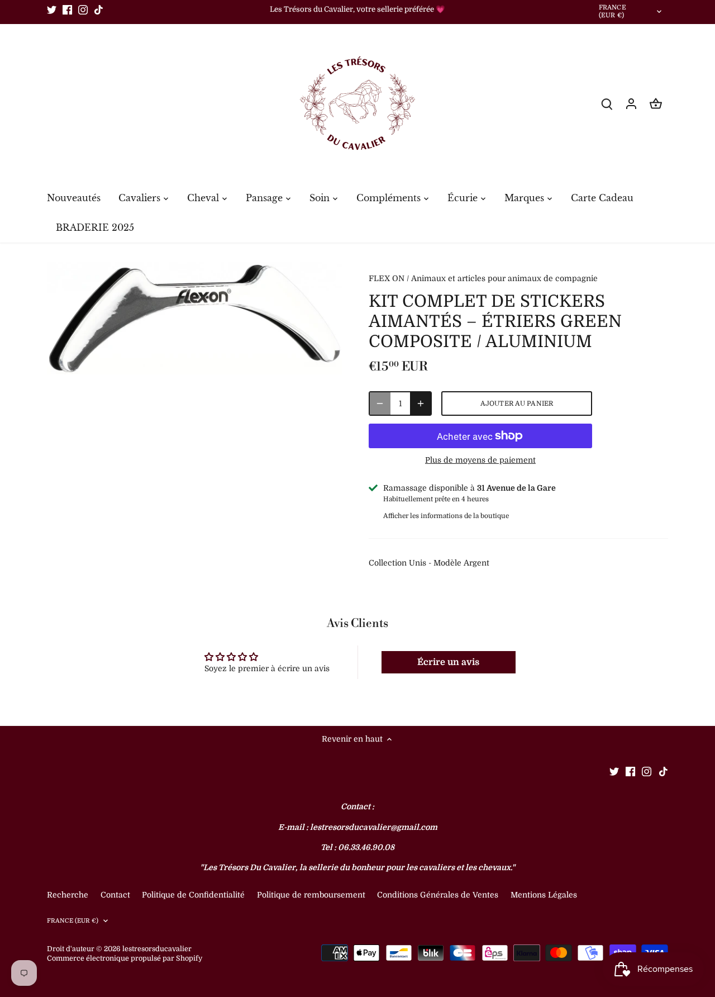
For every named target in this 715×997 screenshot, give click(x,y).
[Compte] (631, 103)
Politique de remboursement (311, 894)
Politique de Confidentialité (193, 894)
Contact (116, 894)
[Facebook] (67, 9)
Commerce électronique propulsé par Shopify (124, 958)
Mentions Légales (544, 894)
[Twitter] (51, 9)
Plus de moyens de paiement (480, 460)
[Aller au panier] (655, 103)
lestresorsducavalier (157, 949)
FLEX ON (386, 278)
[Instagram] (83, 9)
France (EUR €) (612, 12)
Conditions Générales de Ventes (437, 894)
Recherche (67, 894)
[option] (194, 318)
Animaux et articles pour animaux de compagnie (504, 278)
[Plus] (420, 403)
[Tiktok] (98, 9)
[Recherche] (606, 103)
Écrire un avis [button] (448, 662)
